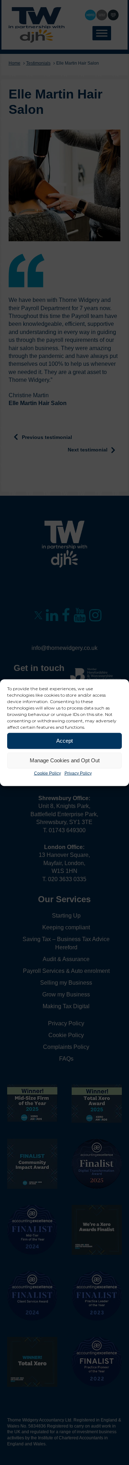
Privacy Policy (78, 773)
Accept (64, 741)
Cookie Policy (47, 773)
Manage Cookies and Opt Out (65, 760)
